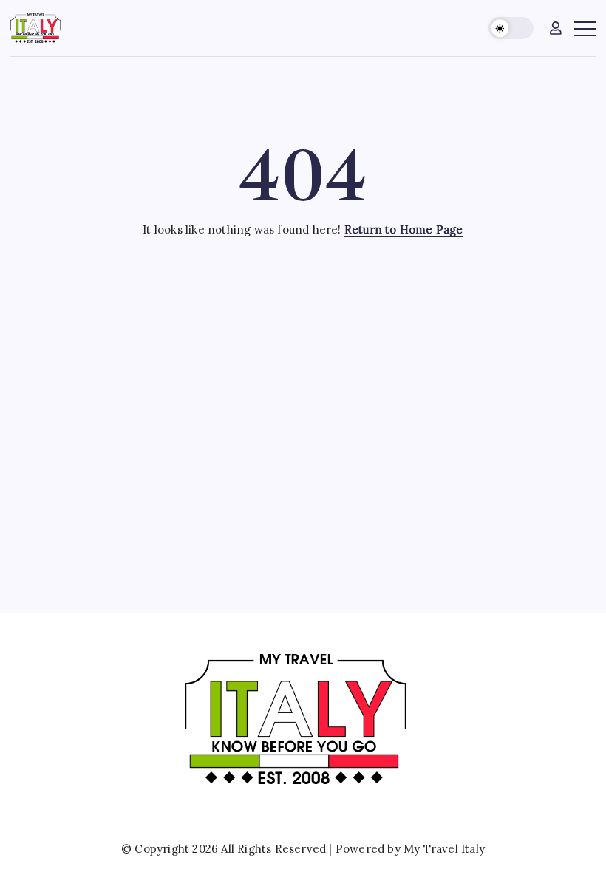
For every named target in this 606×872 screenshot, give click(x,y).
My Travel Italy (444, 849)
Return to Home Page (403, 229)
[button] (511, 28)
